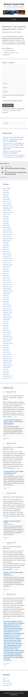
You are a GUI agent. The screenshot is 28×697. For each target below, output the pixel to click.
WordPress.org (7, 685)
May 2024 (6, 247)
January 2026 (7, 203)
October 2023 (7, 262)
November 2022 (7, 286)
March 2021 (6, 330)
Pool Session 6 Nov (9, 50)
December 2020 (7, 337)
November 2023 (7, 260)
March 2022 (6, 304)
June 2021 (6, 323)
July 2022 (5, 295)
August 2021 (6, 319)
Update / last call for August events (13, 147)
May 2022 (6, 299)
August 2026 (6, 188)
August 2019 (6, 367)
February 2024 (7, 254)
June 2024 (6, 245)
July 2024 (6, 243)
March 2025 (6, 225)
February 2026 (7, 201)
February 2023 (7, 280)
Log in (4, 678)
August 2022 (6, 293)
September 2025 (8, 212)
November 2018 (7, 376)
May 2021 (5, 326)
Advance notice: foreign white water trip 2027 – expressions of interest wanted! (13, 139)
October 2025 (7, 210)
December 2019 (7, 358)
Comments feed (7, 683)
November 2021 (7, 313)
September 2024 (8, 238)
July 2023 (6, 269)
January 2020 (7, 356)
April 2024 (6, 249)
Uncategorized (8, 48)
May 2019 (6, 374)
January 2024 (7, 256)
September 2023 (8, 264)
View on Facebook (6, 438)
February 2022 (7, 306)
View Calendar (3, 177)
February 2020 (7, 354)
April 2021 (6, 328)
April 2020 (6, 350)
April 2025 (6, 223)
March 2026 (6, 199)
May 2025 (6, 221)
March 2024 (6, 251)
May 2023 (6, 273)
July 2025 (5, 216)
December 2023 (7, 258)
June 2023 (6, 271)
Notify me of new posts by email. (12, 101)
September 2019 (7, 365)
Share (5, 439)
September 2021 (7, 317)
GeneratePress (14, 694)
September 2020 (8, 343)
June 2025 (6, 219)
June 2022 (6, 297)
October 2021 (7, 315)
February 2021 (7, 332)
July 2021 (5, 321)
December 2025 (7, 206)
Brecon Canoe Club (14, 4)
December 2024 (7, 232)
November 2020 (7, 339)
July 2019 (5, 369)
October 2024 (7, 236)
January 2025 (7, 230)
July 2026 (6, 190)
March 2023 (6, 278)
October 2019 (7, 363)
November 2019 (7, 361)
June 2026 (6, 192)
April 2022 (6, 302)
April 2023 (6, 275)
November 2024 (7, 234)
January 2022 (7, 308)
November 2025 (7, 208)
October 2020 (7, 341)
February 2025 (7, 227)
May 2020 (6, 347)
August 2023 (6, 267)
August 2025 (6, 214)
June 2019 (6, 371)
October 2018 (7, 378)
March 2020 (6, 352)
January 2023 (7, 282)
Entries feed (6, 681)
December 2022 (7, 284)
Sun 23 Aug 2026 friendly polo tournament (15, 168)
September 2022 (8, 291)
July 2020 (6, 345)
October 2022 (7, 288)
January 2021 (7, 334)
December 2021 (7, 310)
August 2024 (6, 240)
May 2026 (6, 195)
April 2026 (6, 197)
